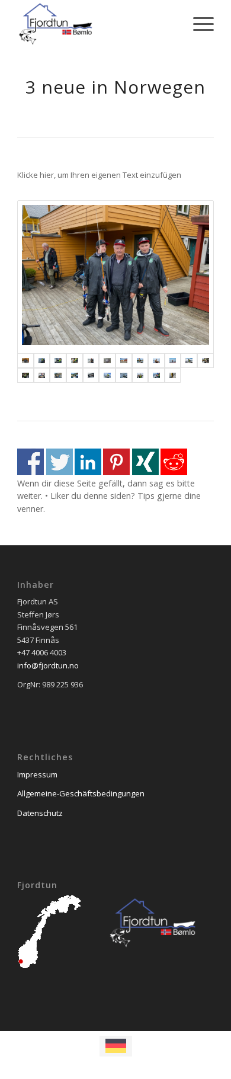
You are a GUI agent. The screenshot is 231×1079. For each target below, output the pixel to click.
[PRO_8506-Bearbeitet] (124, 360)
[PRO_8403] (189, 360)
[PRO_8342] (74, 375)
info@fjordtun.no (48, 665)
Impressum (37, 774)
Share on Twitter (59, 462)
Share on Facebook (30, 462)
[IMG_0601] (42, 360)
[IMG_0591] (115, 277)
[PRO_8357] (42, 375)
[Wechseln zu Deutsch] (116, 1046)
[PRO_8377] (25, 375)
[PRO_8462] (173, 360)
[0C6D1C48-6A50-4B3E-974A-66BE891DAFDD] (173, 375)
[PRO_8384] (205, 360)
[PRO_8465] (156, 360)
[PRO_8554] (91, 360)
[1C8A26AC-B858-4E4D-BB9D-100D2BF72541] (156, 375)
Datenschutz (40, 813)
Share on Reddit (174, 462)
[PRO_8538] (107, 360)
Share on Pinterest (116, 462)
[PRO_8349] (58, 375)
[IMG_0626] (91, 375)
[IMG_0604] (58, 360)
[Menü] (197, 23)
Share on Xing (145, 462)
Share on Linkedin (88, 462)
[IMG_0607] (140, 375)
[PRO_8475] (140, 360)
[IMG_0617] (107, 375)
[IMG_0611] (124, 375)
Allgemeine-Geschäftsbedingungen (81, 793)
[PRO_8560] (74, 360)
